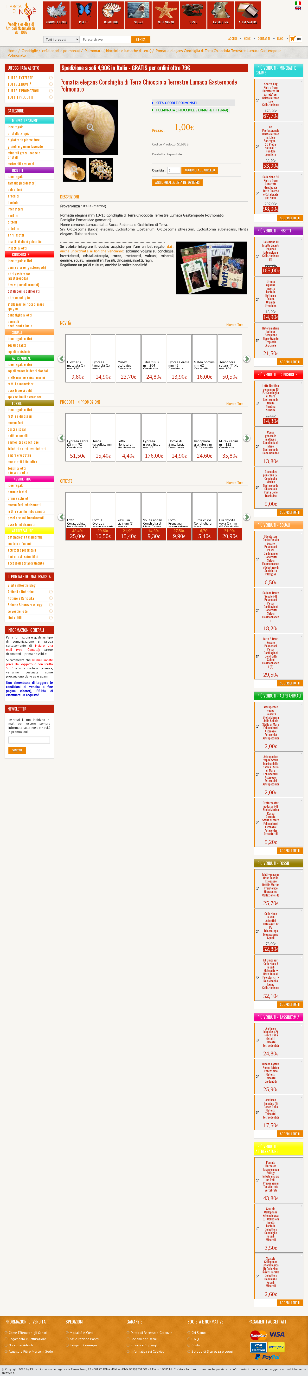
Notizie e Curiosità (21, 598)
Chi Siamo (199, 1332)
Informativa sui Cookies (147, 1351)
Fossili (193, 22)
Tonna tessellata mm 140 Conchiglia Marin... (102, 443)
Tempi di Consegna (83, 1345)
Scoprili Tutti (290, 217)
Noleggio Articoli (21, 1345)
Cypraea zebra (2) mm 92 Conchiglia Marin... (77, 443)
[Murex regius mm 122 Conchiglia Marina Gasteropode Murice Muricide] (230, 426)
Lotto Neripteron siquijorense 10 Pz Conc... (127, 443)
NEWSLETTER (17, 708)
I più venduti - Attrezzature (267, 1149)
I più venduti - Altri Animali (278, 695)
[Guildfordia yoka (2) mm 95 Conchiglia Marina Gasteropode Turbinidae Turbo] (230, 505)
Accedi (232, 38)
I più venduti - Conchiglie (276, 374)
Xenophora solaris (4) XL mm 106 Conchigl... (228, 364)
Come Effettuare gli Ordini (28, 1332)
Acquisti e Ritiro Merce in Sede (31, 1351)
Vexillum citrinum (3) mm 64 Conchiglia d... (128, 522)
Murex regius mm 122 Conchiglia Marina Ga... (228, 443)
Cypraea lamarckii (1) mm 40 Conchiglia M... (102, 364)
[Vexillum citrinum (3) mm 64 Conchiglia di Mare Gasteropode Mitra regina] (128, 505)
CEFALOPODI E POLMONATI (176, 103)
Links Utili (15, 617)
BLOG (280, 38)
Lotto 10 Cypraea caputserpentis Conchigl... (102, 522)
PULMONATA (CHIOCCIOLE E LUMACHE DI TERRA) (192, 110)
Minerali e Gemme (56, 22)
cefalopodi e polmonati (61, 50)
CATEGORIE (16, 110)
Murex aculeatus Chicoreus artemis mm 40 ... (126, 364)
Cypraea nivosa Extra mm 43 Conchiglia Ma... (151, 443)
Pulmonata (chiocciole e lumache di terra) (117, 50)
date (170, 246)
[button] (63, 359)
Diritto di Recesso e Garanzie (151, 1332)
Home (247, 38)
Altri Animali (166, 22)
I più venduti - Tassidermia (277, 1017)
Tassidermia (221, 22)
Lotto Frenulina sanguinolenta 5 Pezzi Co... (178, 522)
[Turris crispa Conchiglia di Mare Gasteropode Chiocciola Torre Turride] (204, 505)
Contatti (264, 38)
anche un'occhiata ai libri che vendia (89, 251)
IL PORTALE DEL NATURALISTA (29, 576)
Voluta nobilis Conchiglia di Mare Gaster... (153, 522)
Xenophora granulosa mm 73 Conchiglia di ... (204, 443)
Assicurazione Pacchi (84, 1339)
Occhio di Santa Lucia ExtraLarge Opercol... (176, 443)
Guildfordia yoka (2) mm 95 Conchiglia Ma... (229, 522)
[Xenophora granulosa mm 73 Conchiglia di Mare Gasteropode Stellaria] (204, 426)
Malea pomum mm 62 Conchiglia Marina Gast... (204, 364)
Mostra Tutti (235, 325)
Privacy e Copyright (145, 1345)
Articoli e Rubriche (21, 591)
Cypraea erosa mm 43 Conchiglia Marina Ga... (178, 364)
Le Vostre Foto (18, 611)
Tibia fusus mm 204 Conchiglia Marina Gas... (152, 364)
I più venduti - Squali (273, 525)
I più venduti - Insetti (273, 230)
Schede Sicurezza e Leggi (26, 604)
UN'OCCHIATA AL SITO (23, 68)
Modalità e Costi (81, 1332)
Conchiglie (111, 22)
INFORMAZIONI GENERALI (26, 630)
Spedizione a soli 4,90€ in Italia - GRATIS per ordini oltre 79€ (126, 67)
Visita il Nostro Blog (22, 585)
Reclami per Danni (144, 1339)
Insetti (84, 22)
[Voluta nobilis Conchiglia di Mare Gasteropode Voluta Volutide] (154, 505)
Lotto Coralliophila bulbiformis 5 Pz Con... (76, 522)
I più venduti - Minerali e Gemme (276, 70)
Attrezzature (248, 22)
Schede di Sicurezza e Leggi (212, 1351)
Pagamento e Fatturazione (28, 1339)
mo (120, 251)
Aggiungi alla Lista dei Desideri (177, 182)
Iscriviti (17, 749)
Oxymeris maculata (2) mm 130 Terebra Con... (77, 364)
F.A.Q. (196, 1339)
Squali (138, 22)
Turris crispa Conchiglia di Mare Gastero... (203, 522)
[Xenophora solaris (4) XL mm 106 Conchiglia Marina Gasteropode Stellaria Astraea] (230, 347)
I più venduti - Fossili (273, 863)
